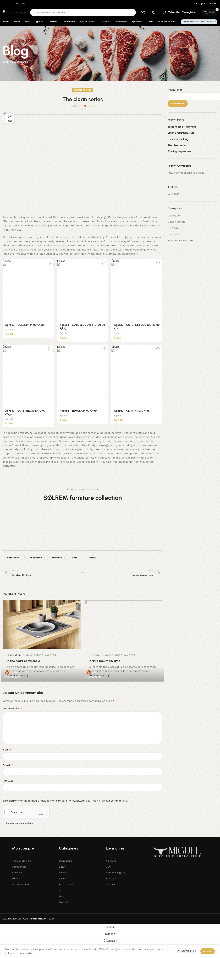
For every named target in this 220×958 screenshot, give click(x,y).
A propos (111, 860)
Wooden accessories (180, 240)
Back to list (82, 572)
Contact (110, 884)
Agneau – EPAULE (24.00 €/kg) (78, 410)
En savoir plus (186, 951)
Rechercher (175, 89)
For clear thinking (178, 139)
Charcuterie (65, 860)
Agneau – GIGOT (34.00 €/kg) (132, 410)
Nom (7, 749)
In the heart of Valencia (182, 126)
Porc (61, 890)
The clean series (177, 145)
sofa (74, 557)
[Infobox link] (14, 3)
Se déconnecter (21, 884)
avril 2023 (173, 194)
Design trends (20, 62)
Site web (8, 780)
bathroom (13, 557)
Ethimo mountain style (181, 132)
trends (91, 557)
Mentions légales (115, 872)
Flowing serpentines (179, 151)
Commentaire (12, 708)
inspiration (35, 557)
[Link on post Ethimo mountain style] (123, 641)
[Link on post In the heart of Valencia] (41, 641)
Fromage (64, 902)
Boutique (111, 878)
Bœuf (62, 866)
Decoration (174, 215)
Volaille (63, 872)
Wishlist (16, 878)
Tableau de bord (21, 860)
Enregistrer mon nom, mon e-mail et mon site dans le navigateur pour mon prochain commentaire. (65, 800)
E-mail (8, 765)
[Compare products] (143, 12)
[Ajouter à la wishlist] (49, 263)
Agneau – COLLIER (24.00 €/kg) (24, 324)
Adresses (17, 872)
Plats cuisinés (67, 884)
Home (5, 62)
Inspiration (174, 234)
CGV (108, 866)
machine (57, 557)
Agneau (9, 329)
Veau (61, 896)
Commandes (19, 866)
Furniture (173, 228)
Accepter (207, 951)
